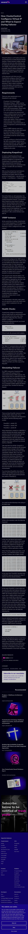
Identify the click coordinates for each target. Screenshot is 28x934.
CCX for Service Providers (19, 887)
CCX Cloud (16, 883)
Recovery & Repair (14, 668)
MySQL (20, 668)
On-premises (17, 881)
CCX (2, 873)
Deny (14, 927)
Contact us (16, 896)
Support (2, 896)
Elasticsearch (3, 857)
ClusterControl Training (5, 900)
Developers (4, 892)
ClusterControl (5, 668)
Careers (15, 900)
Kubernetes (16, 877)
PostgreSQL (3, 847)
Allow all (14, 923)
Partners (16, 902)
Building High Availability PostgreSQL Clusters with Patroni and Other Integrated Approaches (14, 746)
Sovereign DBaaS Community (7, 898)
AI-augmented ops (18, 871)
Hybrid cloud (17, 875)
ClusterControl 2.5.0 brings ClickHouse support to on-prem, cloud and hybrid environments (13, 721)
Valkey (2, 861)
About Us (16, 894)
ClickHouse (3, 851)
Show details (14, 931)
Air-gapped (16, 873)
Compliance (16, 898)
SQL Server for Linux (5, 849)
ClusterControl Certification (6, 902)
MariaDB (2, 845)
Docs (2, 894)
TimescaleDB (3, 855)
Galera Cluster (4, 853)
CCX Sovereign (17, 885)
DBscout (2, 875)
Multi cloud (16, 879)
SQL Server (16, 851)
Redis (2, 863)
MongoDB (3, 859)
